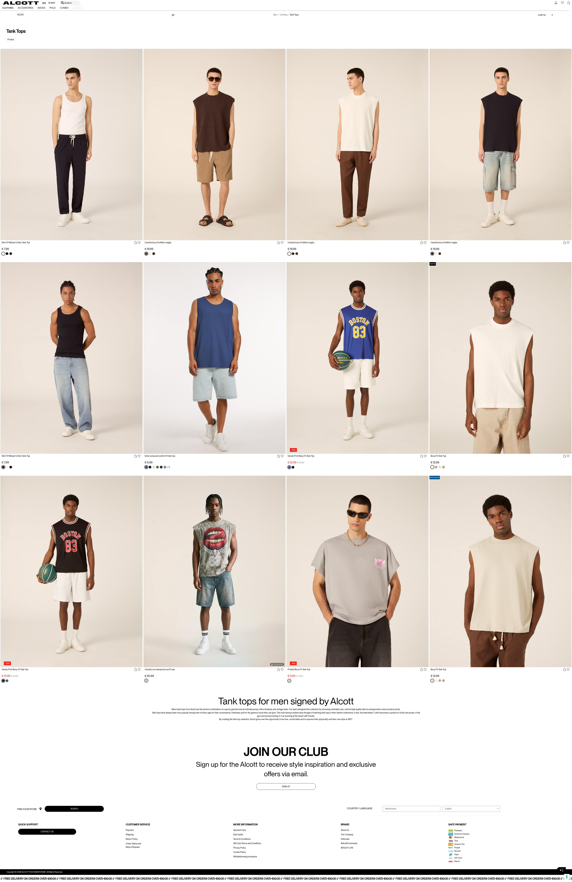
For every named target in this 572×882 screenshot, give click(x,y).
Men (275, 15)
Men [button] (44, 3)
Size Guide (238, 834)
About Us (345, 830)
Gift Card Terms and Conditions (247, 843)
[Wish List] (139, 243)
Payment (130, 830)
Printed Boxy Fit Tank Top (299, 669)
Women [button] (51, 3)
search (74, 809)
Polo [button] (53, 8)
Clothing (283, 15)
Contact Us (47, 831)
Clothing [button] (7, 8)
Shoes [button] (41, 8)
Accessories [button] (25, 8)
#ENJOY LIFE (347, 848)
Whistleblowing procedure (245, 856)
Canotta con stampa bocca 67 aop (160, 669)
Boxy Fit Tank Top (438, 456)
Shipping (130, 834)
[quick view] (135, 243)
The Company (347, 834)
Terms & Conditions (242, 839)
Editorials (345, 839)
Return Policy (132, 839)
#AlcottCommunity (349, 843)
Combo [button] (64, 8)
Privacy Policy (239, 848)
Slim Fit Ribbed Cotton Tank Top (16, 242)
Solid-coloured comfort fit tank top (160, 456)
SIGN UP (286, 786)
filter (20, 15)
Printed (10, 39)
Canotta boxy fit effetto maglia (158, 242)
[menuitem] (44, 3)
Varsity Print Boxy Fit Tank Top (301, 456)
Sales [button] (77, 8)
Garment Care (239, 830)
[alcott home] (21, 3)
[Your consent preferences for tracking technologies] (567, 877)
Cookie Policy (239, 852)
